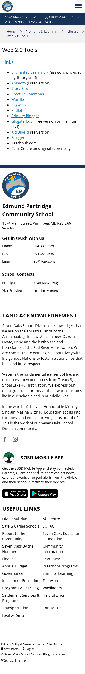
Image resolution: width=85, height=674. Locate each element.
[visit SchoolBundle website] (41, 660)
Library (73, 31)
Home (11, 31)
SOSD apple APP (15, 493)
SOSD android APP (44, 493)
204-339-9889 (44, 246)
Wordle (17, 99)
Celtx (15, 148)
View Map (9, 228)
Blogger (17, 137)
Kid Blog (18, 132)
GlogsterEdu (22, 121)
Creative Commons (27, 94)
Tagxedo (18, 104)
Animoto (18, 83)
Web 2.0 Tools (17, 36)
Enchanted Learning (28, 72)
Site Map (52, 644)
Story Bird (19, 88)
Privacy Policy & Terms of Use (20, 644)
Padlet (16, 110)
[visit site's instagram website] (15, 440)
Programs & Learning (42, 31)
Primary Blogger (25, 115)
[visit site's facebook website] (4, 440)
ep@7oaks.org (44, 261)
